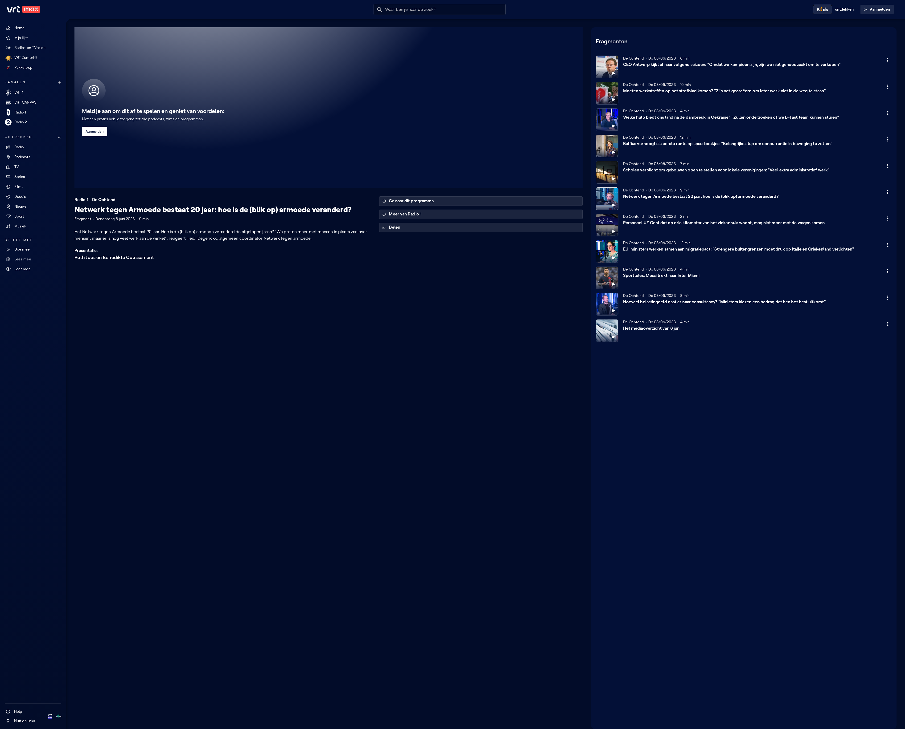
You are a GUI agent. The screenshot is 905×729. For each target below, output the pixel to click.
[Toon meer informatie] (888, 60)
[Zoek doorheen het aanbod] (59, 137)
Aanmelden (880, 9)
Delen (394, 227)
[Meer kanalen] (59, 82)
